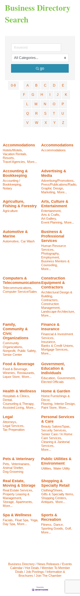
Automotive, (11, 241)
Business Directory (21, 564)
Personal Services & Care (57, 419)
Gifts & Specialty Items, (57, 494)
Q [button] (27, 113)
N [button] (45, 104)
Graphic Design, (52, 188)
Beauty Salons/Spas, (55, 426)
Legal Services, (13, 426)
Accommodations (19, 145)
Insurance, (48, 342)
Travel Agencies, (14, 162)
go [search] (42, 68)
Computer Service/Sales (20, 291)
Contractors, (49, 300)
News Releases (48, 564)
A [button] (27, 85)
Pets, (6, 464)
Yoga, (34, 520)
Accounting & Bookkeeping (15, 173)
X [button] (46, 123)
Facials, (8, 520)
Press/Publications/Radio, (59, 184)
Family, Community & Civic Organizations (15, 331)
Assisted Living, (14, 407)
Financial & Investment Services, (57, 336)
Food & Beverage (18, 364)
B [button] (36, 85)
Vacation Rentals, (15, 154)
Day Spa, (9, 524)
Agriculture (10, 211)
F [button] (24, 94)
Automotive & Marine (15, 234)
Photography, (50, 253)
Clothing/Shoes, (52, 490)
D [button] (54, 85)
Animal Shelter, (13, 468)
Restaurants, (26, 373)
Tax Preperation (14, 429)
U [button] (62, 113)
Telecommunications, (17, 288)
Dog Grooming (13, 471)
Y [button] (54, 123)
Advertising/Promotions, (57, 180)
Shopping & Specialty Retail (55, 483)
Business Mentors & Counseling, (55, 263)
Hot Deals (32, 568)
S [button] (45, 113)
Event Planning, (52, 222)
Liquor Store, (11, 376)
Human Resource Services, (53, 247)
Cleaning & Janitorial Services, (55, 443)
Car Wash (28, 241)
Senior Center (12, 354)
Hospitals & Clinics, (16, 396)
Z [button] (63, 123)
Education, (48, 378)
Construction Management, (50, 305)
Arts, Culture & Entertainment (54, 203)
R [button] (36, 113)
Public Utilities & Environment (56, 461)
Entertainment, (51, 211)
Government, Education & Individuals (53, 368)
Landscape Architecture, (58, 311)
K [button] (66, 94)
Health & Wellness (19, 391)
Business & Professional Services (52, 236)
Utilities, (46, 468)
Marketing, (48, 192)
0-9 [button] (13, 85)
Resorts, (9, 158)
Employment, (50, 257)
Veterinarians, (20, 464)
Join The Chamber (48, 575)
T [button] (54, 113)
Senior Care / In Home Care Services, (56, 436)
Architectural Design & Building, (56, 294)
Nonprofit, (9, 351)
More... (32, 162)
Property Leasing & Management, (16, 496)
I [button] (49, 94)
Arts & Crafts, (50, 214)
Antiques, (47, 502)
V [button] (27, 123)
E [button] (63, 85)
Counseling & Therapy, (18, 403)
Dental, (8, 400)
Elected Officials (52, 382)
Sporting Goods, (52, 528)
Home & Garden (55, 391)
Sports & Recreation (51, 517)
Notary (7, 188)
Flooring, (47, 403)
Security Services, (54, 430)
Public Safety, (26, 351)
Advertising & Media (53, 173)
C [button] (45, 85)
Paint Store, (49, 407)
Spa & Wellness (17, 515)
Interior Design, (65, 403)
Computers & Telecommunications (22, 280)
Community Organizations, (13, 345)
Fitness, (46, 524)
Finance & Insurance (50, 326)
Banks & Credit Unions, (57, 345)
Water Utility (61, 468)
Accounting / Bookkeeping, (12, 182)
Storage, (9, 502)
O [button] (54, 104)
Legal (8, 417)
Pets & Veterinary (18, 459)
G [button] (33, 94)
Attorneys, (10, 422)
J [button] (57, 94)
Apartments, (24, 502)
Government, (66, 378)
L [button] (27, 104)
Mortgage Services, (54, 349)
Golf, (68, 528)
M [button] (36, 104)
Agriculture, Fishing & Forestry (20, 203)
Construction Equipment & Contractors (53, 282)
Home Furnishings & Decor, (55, 398)
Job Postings (35, 571)
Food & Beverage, (15, 369)
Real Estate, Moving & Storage (19, 483)
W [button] (36, 123)
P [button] (63, 104)
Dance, (59, 524)
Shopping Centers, (54, 498)
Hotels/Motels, (13, 150)
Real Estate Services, (18, 490)
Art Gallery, (49, 218)
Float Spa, (22, 520)
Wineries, (9, 373)
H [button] (42, 94)
